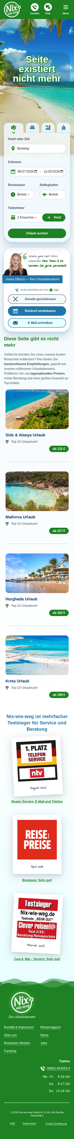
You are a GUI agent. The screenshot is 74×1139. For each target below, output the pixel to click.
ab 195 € (59, 694)
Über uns (10, 1035)
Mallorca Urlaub (20, 517)
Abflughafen (48, 185)
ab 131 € (59, 448)
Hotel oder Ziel (19, 139)
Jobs (43, 1043)
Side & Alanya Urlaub (25, 435)
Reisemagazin (50, 1027)
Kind (57, 217)
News (44, 1035)
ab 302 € (59, 612)
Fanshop (10, 1051)
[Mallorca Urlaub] (37, 491)
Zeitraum (14, 162)
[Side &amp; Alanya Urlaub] (37, 409)
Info (56, 289)
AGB (12, 1123)
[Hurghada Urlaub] (37, 573)
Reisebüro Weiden (17, 1043)
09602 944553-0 (58, 1068)
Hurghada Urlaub (21, 599)
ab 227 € (59, 530)
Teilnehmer (16, 208)
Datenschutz (29, 1123)
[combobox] (40, 148)
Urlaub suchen (37, 233)
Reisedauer (16, 185)
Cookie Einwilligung (56, 1123)
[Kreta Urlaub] (37, 655)
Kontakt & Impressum (19, 1027)
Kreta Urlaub (17, 681)
